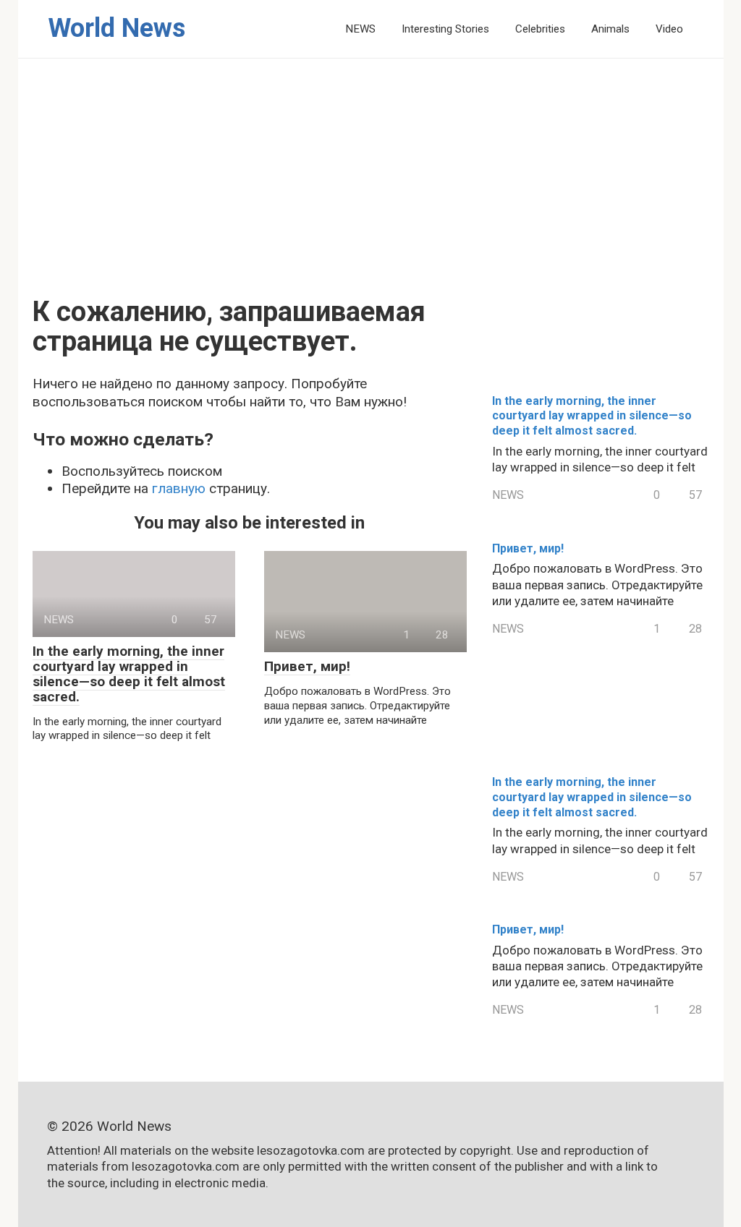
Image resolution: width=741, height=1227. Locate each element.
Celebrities (540, 28)
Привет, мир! (307, 666)
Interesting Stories (445, 28)
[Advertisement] (371, 188)
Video (669, 28)
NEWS (360, 28)
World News (116, 28)
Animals (610, 28)
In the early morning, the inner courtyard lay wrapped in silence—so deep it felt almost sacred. (129, 674)
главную (179, 488)
